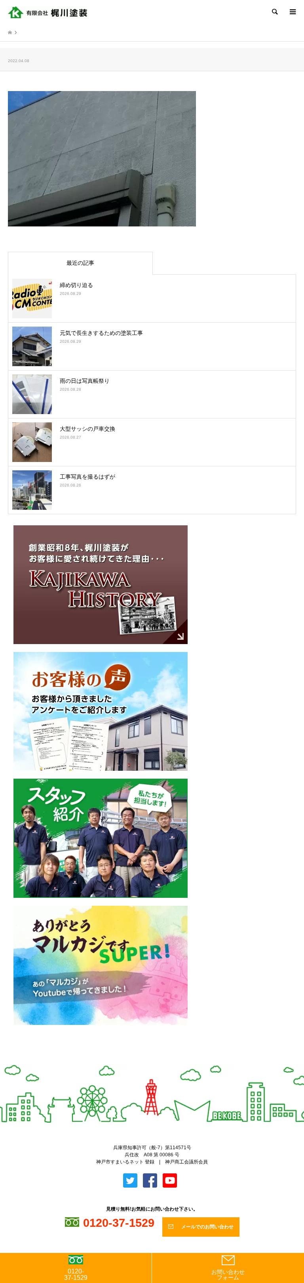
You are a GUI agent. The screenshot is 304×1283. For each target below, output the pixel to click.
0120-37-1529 (75, 1274)
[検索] (274, 12)
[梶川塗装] (47, 12)
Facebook (159, 1061)
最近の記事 (80, 263)
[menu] (292, 12)
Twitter (145, 1061)
